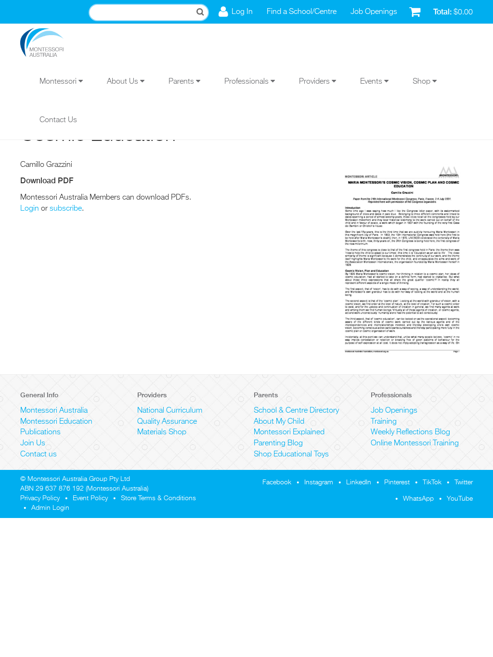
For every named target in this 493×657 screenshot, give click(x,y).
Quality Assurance (167, 422)
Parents (182, 82)
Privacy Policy (40, 498)
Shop (422, 82)
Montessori (58, 82)
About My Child (279, 422)
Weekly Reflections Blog (410, 432)
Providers (315, 82)
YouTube (460, 498)
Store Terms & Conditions (158, 498)
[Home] (49, 43)
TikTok (432, 482)
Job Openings (373, 12)
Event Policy (90, 498)
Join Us (32, 443)
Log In (242, 12)
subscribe (66, 209)
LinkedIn (358, 482)
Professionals (247, 82)
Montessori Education (56, 422)
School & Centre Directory (296, 411)
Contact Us (58, 120)
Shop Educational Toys (291, 454)
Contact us (38, 454)
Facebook (276, 482)
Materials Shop (161, 432)
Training (384, 422)
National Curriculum (169, 411)
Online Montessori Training (415, 443)
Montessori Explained (289, 432)
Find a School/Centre (302, 12)
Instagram (318, 482)
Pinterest (397, 482)
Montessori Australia (54, 411)
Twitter (463, 482)
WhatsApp (418, 498)
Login (29, 209)
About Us (123, 82)
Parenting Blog (278, 443)
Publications (40, 432)
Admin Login (50, 508)
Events (372, 82)
